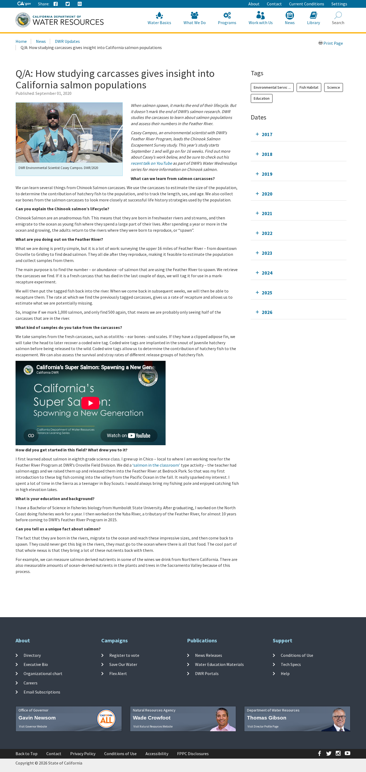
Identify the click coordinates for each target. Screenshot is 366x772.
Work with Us (261, 22)
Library (313, 22)
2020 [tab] (267, 194)
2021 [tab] (267, 213)
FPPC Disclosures (193, 753)
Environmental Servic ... (272, 87)
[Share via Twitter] (67, 4)
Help (285, 673)
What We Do (195, 22)
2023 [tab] (267, 253)
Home (21, 41)
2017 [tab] (267, 134)
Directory (32, 655)
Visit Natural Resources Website (153, 726)
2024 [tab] (267, 273)
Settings (339, 3)
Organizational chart (43, 673)
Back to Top (27, 753)
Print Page (333, 43)
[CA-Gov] (24, 4)
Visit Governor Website (33, 726)
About (254, 3)
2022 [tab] (267, 233)
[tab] (298, 134)
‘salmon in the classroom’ (156, 465)
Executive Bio (36, 664)
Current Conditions (306, 3)
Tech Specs (291, 664)
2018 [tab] (267, 154)
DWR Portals (207, 673)
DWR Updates (67, 41)
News (290, 22)
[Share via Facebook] (55, 4)
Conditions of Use (297, 655)
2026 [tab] (267, 312)
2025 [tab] (267, 293)
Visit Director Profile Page (263, 726)
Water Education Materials (219, 664)
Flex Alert (118, 673)
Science (333, 87)
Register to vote (124, 655)
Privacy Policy (82, 753)
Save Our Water (123, 664)
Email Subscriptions (42, 692)
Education (262, 98)
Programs (227, 22)
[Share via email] (79, 4)
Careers (31, 682)
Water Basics (159, 22)
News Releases (208, 655)
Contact (274, 3)
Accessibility (156, 753)
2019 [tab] (267, 174)
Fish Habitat (309, 87)
